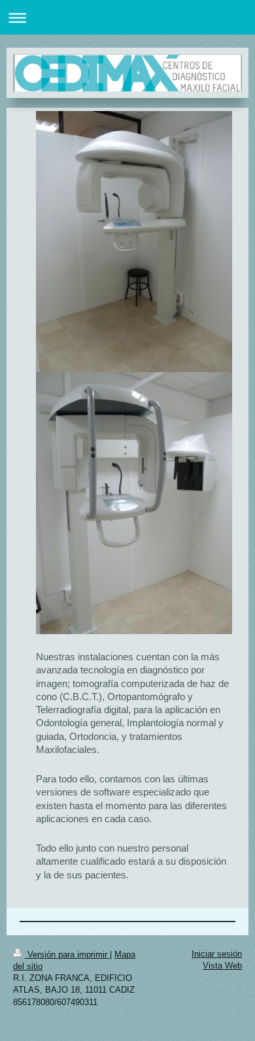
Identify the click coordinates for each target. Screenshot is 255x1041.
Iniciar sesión (217, 954)
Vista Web (222, 965)
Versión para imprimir (67, 954)
